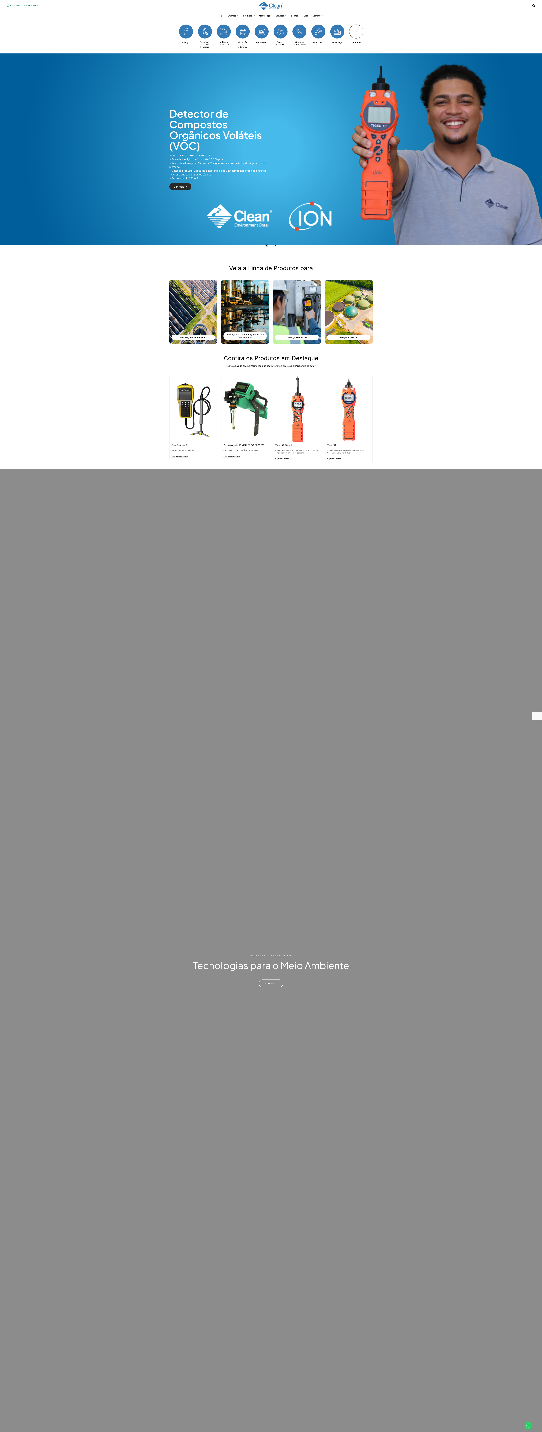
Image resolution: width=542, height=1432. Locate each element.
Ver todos (356, 42)
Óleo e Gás (261, 42)
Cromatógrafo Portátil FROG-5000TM (243, 445)
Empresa (232, 16)
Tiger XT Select (283, 445)
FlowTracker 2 (179, 445)
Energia (185, 42)
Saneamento (318, 42)
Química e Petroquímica (300, 43)
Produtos (247, 16)
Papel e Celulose (280, 43)
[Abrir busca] (533, 5)
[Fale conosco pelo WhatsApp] (528, 1425)
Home (221, 16)
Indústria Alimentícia (224, 43)
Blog (306, 16)
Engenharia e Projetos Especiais (205, 44)
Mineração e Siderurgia (243, 44)
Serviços (280, 16)
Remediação (337, 42)
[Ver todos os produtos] (356, 32)
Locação (295, 16)
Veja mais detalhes (179, 456)
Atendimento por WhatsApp (24, 6)
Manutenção (265, 16)
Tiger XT (331, 445)
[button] (266, 245)
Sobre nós (271, 983)
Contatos (317, 16)
